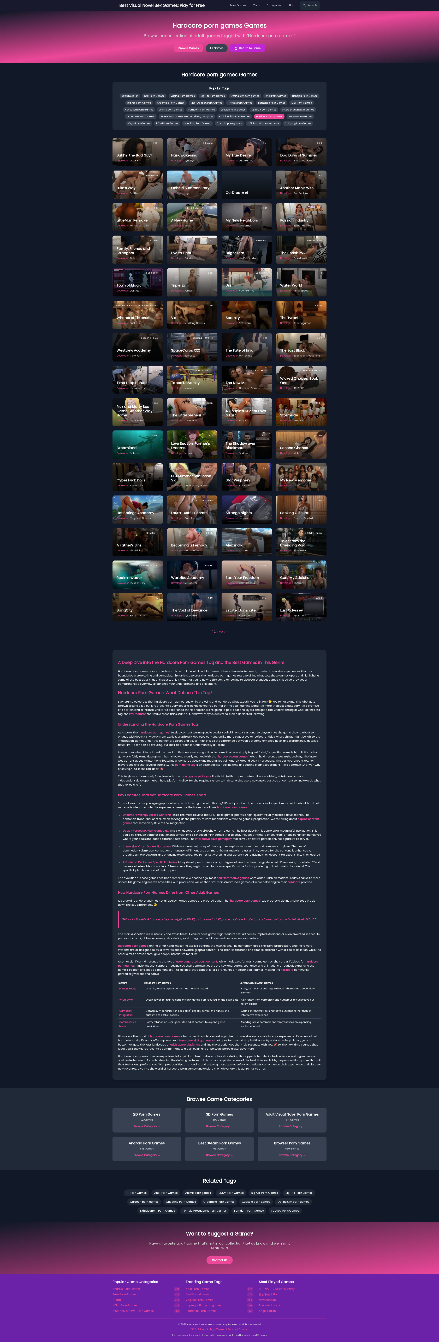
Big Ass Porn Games (139, 102)
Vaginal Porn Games (183, 96)
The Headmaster (270, 1305)
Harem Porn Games (300, 116)
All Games (216, 48)
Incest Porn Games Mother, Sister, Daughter (187, 116)
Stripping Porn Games (298, 123)
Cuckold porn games (229, 123)
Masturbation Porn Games (206, 102)
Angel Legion (267, 1311)
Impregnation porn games (298, 109)
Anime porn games (170, 109)
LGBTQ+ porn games (264, 109)
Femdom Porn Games (201, 109)
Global (116, 1300)
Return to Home (250, 48)
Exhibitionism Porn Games (234, 116)
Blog (291, 5)
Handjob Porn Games (304, 96)
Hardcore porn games (269, 116)
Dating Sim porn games (245, 96)
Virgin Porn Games (139, 123)
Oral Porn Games (154, 96)
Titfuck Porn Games (240, 102)
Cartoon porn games (144, 1202)
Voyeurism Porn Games (139, 109)
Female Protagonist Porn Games (204, 1211)
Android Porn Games (126, 1289)
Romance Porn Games (271, 102)
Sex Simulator (130, 96)
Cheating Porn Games (181, 1202)
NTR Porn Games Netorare (263, 123)
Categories (274, 5)
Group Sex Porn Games (141, 116)
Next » (222, 632)
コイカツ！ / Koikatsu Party (277, 1289)
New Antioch (267, 1300)
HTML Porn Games (124, 1305)
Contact (244, 1329)
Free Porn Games (124, 1294)
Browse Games (188, 48)
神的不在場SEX (268, 1294)
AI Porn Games (137, 1193)
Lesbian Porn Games (233, 109)
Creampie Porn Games (171, 102)
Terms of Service (226, 1329)
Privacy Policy (206, 1329)
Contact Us (219, 1260)
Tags (256, 5)
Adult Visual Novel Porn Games (133, 1311)
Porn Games (238, 5)
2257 (193, 1329)
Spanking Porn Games (197, 123)
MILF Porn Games (302, 102)
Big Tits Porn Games (213, 96)
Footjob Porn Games (285, 1211)
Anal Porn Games (275, 96)
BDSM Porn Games (167, 123)
